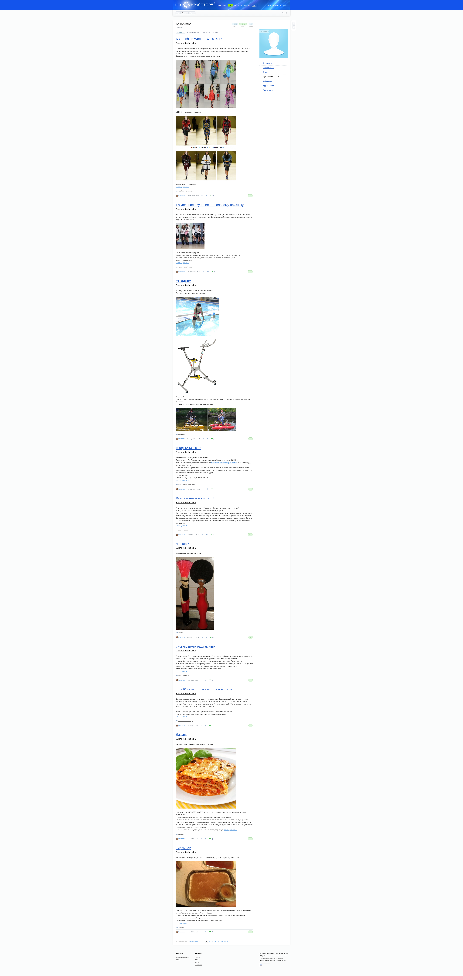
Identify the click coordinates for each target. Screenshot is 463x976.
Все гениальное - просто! (195, 498)
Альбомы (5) (207, 32)
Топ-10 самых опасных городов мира (204, 689)
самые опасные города (185, 721)
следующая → (193, 941)
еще (254, 5)
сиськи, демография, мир (195, 646)
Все (178, 13)
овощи (180, 530)
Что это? (182, 544)
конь (179, 484)
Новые (192, 13)
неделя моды (189, 191)
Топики (218, 5)
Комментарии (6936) (193, 32)
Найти (286, 13)
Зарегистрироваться (275, 5)
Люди (230, 5)
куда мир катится (183, 675)
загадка (180, 632)
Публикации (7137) (271, 76)
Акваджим (183, 281)
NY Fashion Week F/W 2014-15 (199, 39)
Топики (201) (180, 32)
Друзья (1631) (269, 85)
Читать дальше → (182, 187)
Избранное (267, 81)
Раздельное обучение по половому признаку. (210, 205)
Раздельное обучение (185, 267)
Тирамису (183, 848)
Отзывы (215, 32)
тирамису (181, 927)
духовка (185, 530)
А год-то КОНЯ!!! (188, 448)
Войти (285, 5)
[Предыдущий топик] (294, 23)
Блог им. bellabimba (186, 43)
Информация (268, 67)
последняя (224, 941)
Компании (247, 5)
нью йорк (181, 191)
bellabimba (181, 195)
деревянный (191, 484)
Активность (238, 5)
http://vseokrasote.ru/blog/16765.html (224, 462)
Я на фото (267, 63)
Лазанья (182, 734)
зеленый (184, 484)
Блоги (225, 5)
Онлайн (184, 13)
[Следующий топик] (294, 27)
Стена (265, 72)
